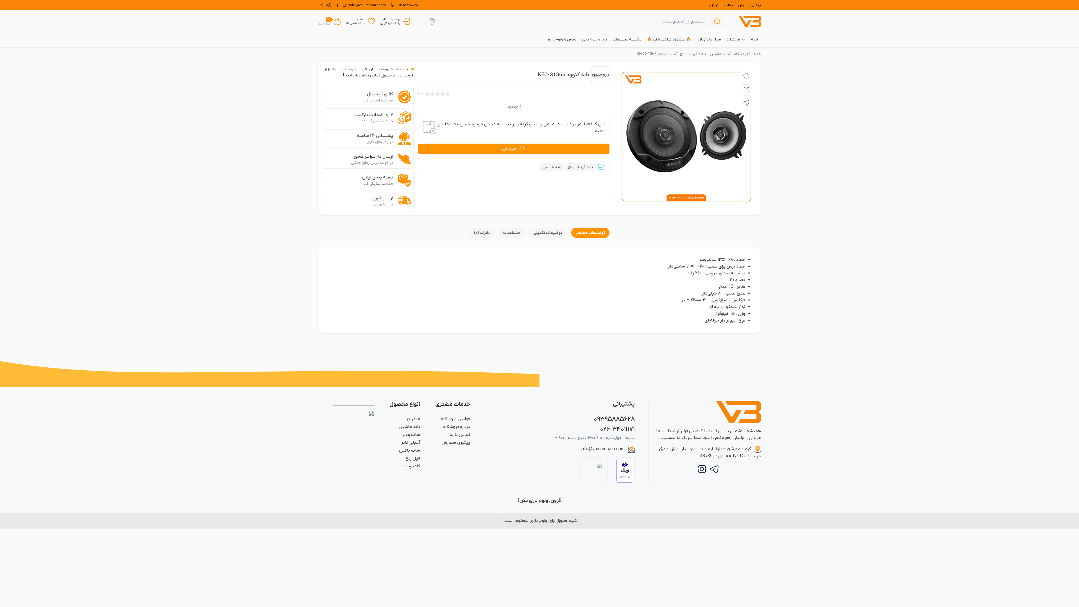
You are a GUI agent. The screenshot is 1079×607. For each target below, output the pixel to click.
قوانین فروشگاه (455, 419)
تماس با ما (460, 435)
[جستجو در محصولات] (717, 21)
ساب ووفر (411, 435)
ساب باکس (409, 450)
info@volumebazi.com (603, 449)
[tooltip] (746, 76)
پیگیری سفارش (749, 5)
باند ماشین (719, 54)
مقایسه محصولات (627, 39)
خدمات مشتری (452, 404)
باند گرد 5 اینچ (692, 54)
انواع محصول (404, 404)
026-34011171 (617, 429)
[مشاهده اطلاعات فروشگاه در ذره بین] (592, 470)
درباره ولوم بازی (594, 39)
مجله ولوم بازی (709, 39)
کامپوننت (411, 466)
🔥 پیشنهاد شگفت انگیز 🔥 (669, 39)
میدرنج (413, 419)
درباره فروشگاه (456, 427)
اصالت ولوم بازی (721, 5)
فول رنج (412, 458)
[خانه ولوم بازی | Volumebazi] (749, 21)
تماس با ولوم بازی (562, 39)
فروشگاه (733, 39)
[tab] (590, 233)
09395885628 (614, 419)
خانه (754, 39)
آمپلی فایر (410, 442)
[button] (432, 21)
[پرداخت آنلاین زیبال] (624, 471)
